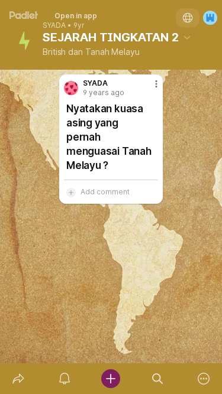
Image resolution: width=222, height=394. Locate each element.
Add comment (105, 191)
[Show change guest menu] (210, 18)
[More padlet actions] (204, 378)
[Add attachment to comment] (71, 192)
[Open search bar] (157, 379)
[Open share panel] (18, 378)
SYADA (54, 25)
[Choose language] (188, 17)
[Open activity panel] (65, 378)
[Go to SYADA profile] (71, 88)
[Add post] (111, 378)
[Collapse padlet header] (187, 37)
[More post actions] (148, 88)
